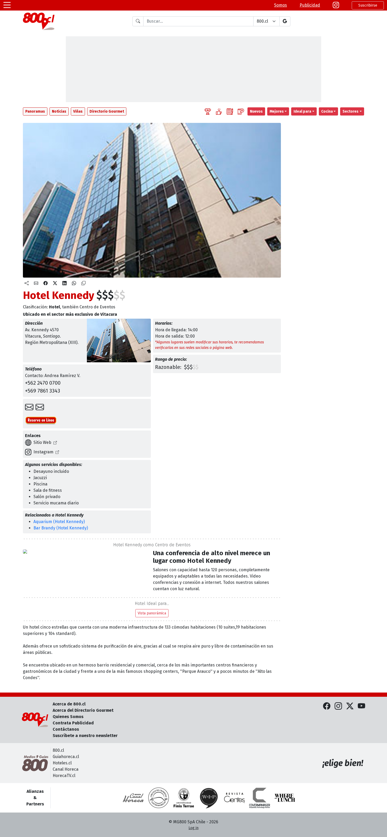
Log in (193, 828)
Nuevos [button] (256, 111)
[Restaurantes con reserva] (240, 111)
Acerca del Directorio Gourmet (83, 710)
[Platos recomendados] (218, 111)
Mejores (277, 111)
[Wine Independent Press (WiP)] (209, 797)
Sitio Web (42, 442)
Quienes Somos (68, 716)
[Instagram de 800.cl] (338, 706)
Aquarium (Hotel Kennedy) (59, 521)
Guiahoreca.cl (66, 756)
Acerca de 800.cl (69, 703)
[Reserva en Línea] (41, 420)
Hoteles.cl (62, 762)
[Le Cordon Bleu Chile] (183, 797)
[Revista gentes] (234, 797)
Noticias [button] (59, 111)
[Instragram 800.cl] (336, 5)
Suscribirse (367, 5)
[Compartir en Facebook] (45, 283)
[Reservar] (40, 407)
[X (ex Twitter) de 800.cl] (350, 706)
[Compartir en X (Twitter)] (55, 283)
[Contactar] (29, 407)
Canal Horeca (65, 769)
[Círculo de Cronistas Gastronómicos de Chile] (158, 797)
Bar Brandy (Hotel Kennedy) (60, 527)
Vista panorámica (152, 613)
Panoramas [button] (35, 111)
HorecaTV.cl (64, 775)
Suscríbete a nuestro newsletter (85, 735)
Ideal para (302, 111)
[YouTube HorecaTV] (361, 706)
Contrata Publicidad (73, 722)
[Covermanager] (259, 797)
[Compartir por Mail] (36, 283)
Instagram (43, 451)
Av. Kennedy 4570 (42, 329)
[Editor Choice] (207, 111)
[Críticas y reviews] (229, 111)
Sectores (351, 111)
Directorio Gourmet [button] (107, 111)
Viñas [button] (78, 111)
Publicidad (310, 5)
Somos (280, 5)
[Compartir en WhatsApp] (74, 283)
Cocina (327, 111)
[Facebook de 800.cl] (326, 706)
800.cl (58, 750)
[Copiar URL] (83, 283)
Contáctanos (66, 729)
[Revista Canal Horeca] (133, 797)
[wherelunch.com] (284, 797)
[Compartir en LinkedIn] (64, 283)
